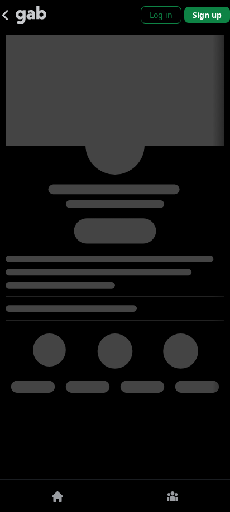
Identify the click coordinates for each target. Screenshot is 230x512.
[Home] (57, 496)
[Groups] (172, 496)
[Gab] (31, 15)
